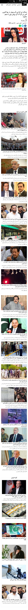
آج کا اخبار (14, 5)
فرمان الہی (17, 1)
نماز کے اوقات (11, 1)
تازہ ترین (19, 5)
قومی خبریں (19, 23)
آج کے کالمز (8, 5)
